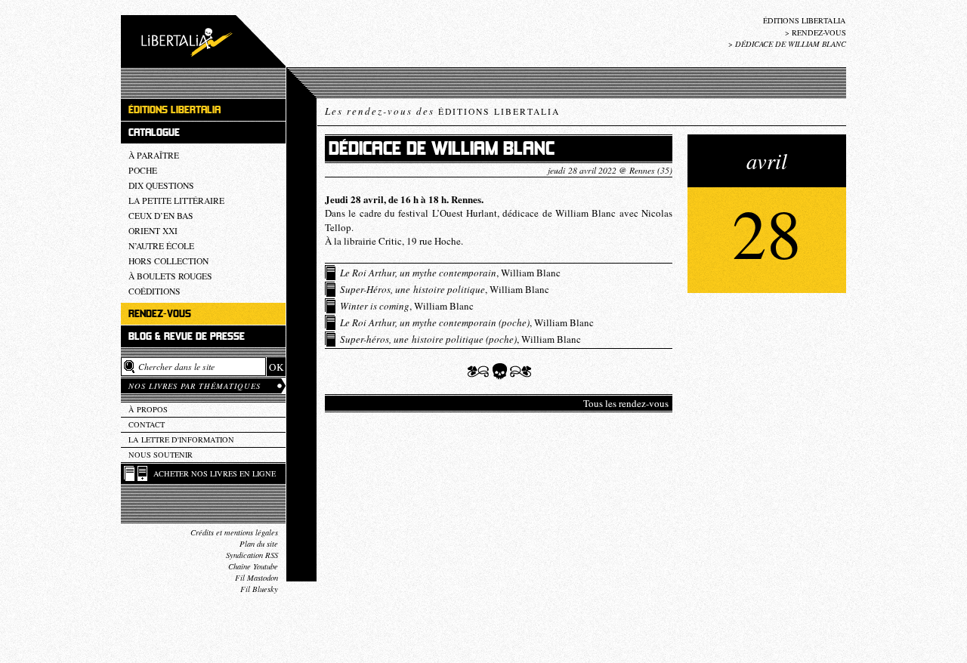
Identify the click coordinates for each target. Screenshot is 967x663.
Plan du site (258, 543)
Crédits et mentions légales (234, 532)
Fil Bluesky (259, 589)
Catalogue (154, 132)
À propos (148, 409)
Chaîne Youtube (253, 566)
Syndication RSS (252, 555)
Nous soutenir (160, 454)
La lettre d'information (181, 439)
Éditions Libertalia (804, 20)
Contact (146, 424)
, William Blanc (450, 272)
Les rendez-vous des (442, 111)
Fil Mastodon (256, 577)
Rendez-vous (819, 32)
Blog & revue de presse (186, 336)
